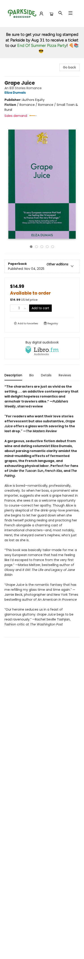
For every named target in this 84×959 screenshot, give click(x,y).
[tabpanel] (42, 510)
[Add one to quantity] (25, 308)
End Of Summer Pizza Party (42, 45)
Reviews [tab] (65, 375)
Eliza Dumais (15, 92)
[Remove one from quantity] (13, 308)
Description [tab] (13, 375)
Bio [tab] (31, 375)
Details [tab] (46, 375)
